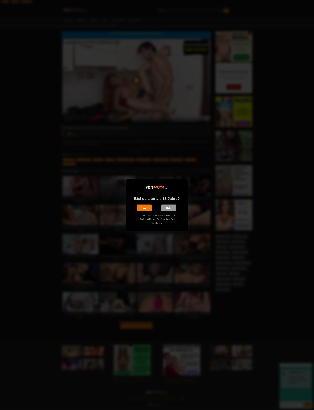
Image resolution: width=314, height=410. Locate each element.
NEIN (168, 208)
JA (144, 208)
